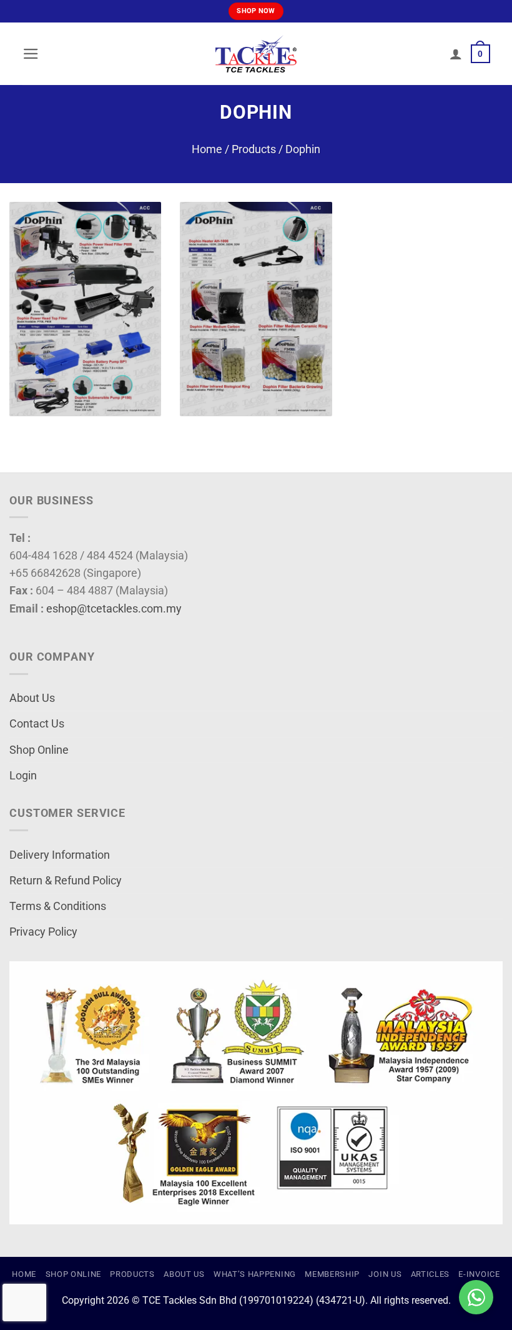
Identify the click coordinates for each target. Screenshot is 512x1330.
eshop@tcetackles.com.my (114, 608)
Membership (332, 1274)
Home (207, 149)
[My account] (456, 54)
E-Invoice (479, 1274)
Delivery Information (59, 855)
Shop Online (39, 750)
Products (254, 149)
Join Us (384, 1274)
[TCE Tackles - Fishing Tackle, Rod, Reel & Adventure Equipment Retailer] (256, 53)
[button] (30, 54)
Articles (430, 1274)
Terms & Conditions (57, 906)
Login (23, 775)
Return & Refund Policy (65, 880)
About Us (32, 698)
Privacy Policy (43, 932)
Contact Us (36, 724)
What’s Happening (255, 1274)
